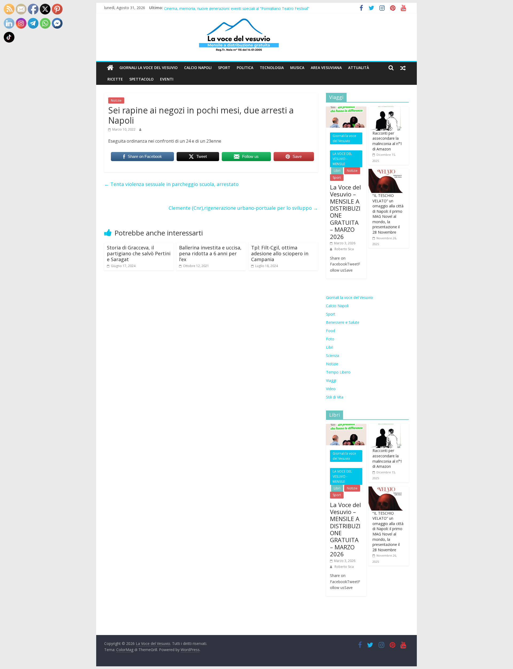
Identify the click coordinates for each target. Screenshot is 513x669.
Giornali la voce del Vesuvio (148, 67)
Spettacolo (141, 79)
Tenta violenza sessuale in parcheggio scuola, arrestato (171, 184)
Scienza (332, 355)
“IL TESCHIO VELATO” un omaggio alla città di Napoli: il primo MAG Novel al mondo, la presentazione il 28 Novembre (387, 214)
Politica (245, 67)
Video (331, 388)
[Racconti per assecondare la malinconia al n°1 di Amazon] (385, 109)
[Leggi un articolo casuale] (403, 67)
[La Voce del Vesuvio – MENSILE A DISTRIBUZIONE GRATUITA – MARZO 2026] (346, 109)
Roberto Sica (344, 249)
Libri (337, 170)
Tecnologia (272, 67)
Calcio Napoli (198, 67)
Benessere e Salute (342, 322)
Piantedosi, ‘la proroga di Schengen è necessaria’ (206, 7)
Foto (330, 338)
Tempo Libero (338, 372)
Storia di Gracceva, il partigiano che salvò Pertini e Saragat (138, 253)
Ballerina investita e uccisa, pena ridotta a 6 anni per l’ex (210, 253)
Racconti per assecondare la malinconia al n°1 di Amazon (387, 141)
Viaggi (331, 380)
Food (330, 330)
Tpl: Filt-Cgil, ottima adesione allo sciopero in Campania (279, 253)
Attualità (358, 67)
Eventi (166, 79)
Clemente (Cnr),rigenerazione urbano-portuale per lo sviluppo (243, 208)
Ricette (115, 79)
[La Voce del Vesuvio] (110, 67)
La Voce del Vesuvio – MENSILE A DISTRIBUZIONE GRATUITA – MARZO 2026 (345, 212)
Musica (297, 67)
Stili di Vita (334, 397)
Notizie (116, 100)
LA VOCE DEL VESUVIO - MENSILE (342, 158)
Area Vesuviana (326, 67)
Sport (224, 67)
